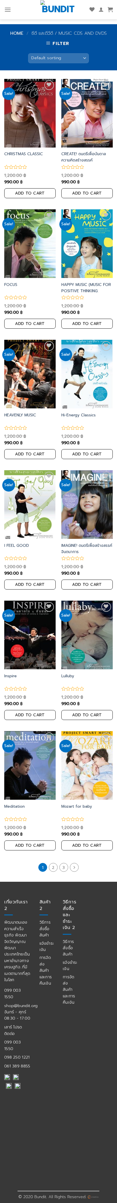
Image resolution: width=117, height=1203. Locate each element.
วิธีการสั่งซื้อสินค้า (45, 928)
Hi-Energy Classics (78, 415)
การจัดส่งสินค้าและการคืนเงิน (45, 970)
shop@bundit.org (21, 1006)
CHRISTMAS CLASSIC (23, 154)
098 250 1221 (17, 1057)
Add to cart (30, 193)
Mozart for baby (76, 806)
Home (16, 33)
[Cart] (110, 10)
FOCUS (10, 285)
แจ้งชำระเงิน (46, 946)
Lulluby (67, 676)
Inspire (10, 676)
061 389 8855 (17, 1066)
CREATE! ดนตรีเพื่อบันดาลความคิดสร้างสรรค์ (83, 157)
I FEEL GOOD (16, 546)
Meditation (14, 806)
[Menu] (7, 10)
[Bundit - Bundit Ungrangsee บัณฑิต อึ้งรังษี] (58, 8)
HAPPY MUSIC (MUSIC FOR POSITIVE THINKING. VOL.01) (86, 291)
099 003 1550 (12, 993)
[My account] (101, 10)
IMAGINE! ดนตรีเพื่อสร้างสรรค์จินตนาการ (86, 549)
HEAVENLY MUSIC (20, 415)
